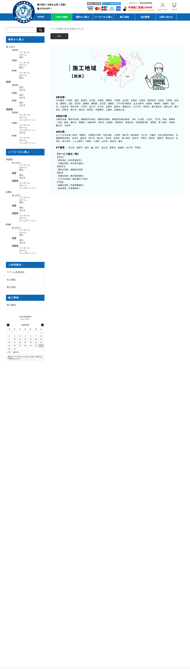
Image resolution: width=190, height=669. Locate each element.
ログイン (133, 3)
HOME (40, 17)
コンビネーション (27, 120)
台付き (22, 90)
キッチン (10, 47)
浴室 (8, 82)
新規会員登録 (146, 3)
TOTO (15, 50)
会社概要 (145, 17)
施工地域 (124, 17)
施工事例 (13, 297)
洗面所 (9, 109)
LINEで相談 (62, 17)
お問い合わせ (166, 17)
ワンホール (24, 52)
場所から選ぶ (82, 17)
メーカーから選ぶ (103, 17)
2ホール (23, 55)
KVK (14, 70)
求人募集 (11, 279)
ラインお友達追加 (15, 272)
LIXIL (14, 60)
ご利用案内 (15, 265)
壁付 (21, 57)
